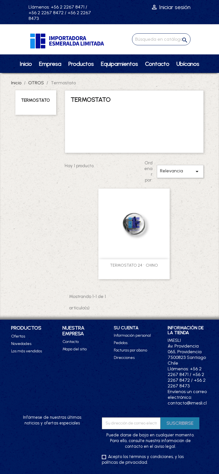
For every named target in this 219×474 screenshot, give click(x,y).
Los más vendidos (26, 351)
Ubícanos (188, 63)
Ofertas (18, 336)
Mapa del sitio (74, 349)
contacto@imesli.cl (187, 403)
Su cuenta (126, 327)
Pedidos (120, 342)
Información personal (132, 335)
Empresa (50, 63)
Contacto (157, 63)
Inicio (26, 63)
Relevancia (180, 171)
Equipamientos (119, 63)
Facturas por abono (130, 350)
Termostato (35, 100)
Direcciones (124, 357)
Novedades (21, 343)
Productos (81, 63)
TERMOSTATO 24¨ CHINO (134, 265)
